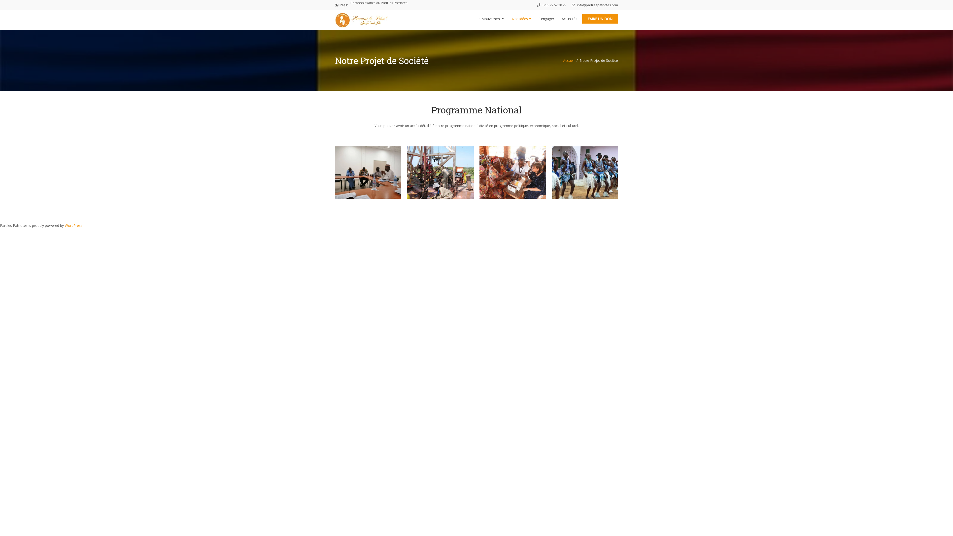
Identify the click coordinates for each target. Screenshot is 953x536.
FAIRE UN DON (600, 18)
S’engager (546, 18)
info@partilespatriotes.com (597, 5)
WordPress (73, 225)
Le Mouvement (489, 18)
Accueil (568, 60)
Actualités (569, 18)
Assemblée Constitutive (368, 5)
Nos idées (520, 18)
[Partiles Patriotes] (361, 19)
